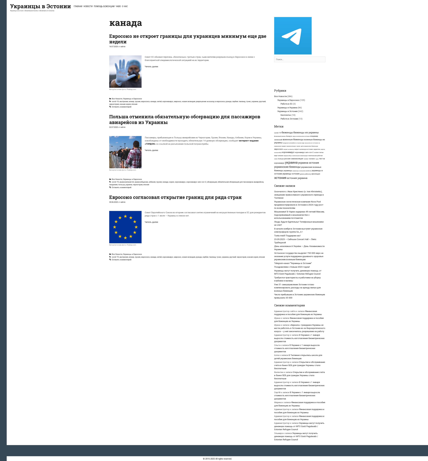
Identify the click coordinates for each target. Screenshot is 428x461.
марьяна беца (288, 155)
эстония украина (297, 178)
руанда (228, 101)
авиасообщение (141, 182)
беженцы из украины (306, 132)
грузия (137, 101)
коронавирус (167, 101)
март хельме (278, 155)
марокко (177, 101)
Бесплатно (286, 115)
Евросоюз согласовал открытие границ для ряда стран (175, 197)
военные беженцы (293, 139)
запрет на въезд (288, 149)
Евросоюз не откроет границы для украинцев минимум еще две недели (187, 39)
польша (121, 185)
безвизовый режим (280, 136)
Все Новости (117, 99)
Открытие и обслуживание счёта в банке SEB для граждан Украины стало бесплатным (299, 365)
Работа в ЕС (286, 104)
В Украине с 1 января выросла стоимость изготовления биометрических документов (299, 338)
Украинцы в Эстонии (40, 6)
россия (287, 159)
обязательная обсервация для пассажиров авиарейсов (241, 182)
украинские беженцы (287, 166)
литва (321, 152)
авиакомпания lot (126, 182)
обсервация (212, 182)
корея (171, 182)
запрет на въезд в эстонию (303, 149)
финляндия (316, 174)
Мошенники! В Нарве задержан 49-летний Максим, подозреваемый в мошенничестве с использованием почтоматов (299, 214)
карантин (317, 149)
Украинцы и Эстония (287, 111)
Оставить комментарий (121, 107)
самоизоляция (297, 159)
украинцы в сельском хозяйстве (302, 171)
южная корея (125, 104)
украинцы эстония (291, 174)
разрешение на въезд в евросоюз (210, 101)
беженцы (287, 132)
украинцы (288, 170)
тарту (317, 159)
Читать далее (151, 66)
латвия (316, 152)
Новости (88, 6)
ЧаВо (118, 6)
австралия (123, 101)
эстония (280, 178)
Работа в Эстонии (289, 118)
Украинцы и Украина (287, 107)
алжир (131, 101)
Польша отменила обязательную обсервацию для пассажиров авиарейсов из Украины (184, 119)
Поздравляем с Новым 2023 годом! (292, 267)
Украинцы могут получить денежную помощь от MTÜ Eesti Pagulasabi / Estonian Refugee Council (299, 426)
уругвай (262, 101)
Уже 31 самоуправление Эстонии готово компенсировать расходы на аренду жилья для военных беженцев (297, 287)
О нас (125, 6)
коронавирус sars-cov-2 (196, 182)
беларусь (289, 136)
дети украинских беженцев (309, 146)
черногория (114, 104)
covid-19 (115, 101)
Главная (78, 6)
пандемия (113, 185)
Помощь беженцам (104, 6)
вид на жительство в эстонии (301, 136)
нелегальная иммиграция (300, 155)
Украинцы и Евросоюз (132, 99)
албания (152, 182)
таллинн (312, 159)
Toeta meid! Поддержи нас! (287, 235)
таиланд (242, 101)
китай (159, 101)
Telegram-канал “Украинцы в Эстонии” (293, 263)
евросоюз (145, 101)
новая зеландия (188, 101)
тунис (248, 101)
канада (153, 101)
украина (255, 101)
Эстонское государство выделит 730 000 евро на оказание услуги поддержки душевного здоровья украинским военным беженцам (298, 256)
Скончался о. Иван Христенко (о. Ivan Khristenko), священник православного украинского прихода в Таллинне (299, 194)
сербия (235, 101)
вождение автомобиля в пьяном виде (294, 143)
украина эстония (308, 162)
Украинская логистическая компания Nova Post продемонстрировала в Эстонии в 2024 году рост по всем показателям (298, 204)
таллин (306, 159)
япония (134, 104)
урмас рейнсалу (305, 174)
